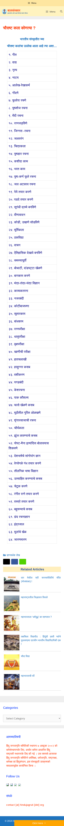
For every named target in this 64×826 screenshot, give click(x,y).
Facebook (14, 561)
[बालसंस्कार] (15, 11)
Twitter (6, 561)
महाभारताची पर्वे (27, 676)
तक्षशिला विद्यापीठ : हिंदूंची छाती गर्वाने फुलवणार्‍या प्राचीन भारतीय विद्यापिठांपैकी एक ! (41, 640)
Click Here (38, 823)
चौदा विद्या (25, 656)
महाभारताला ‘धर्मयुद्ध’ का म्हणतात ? (36, 617)
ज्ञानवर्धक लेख (13, 555)
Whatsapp (22, 561)
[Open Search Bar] (61, 11)
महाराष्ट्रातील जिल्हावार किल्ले (34, 597)
